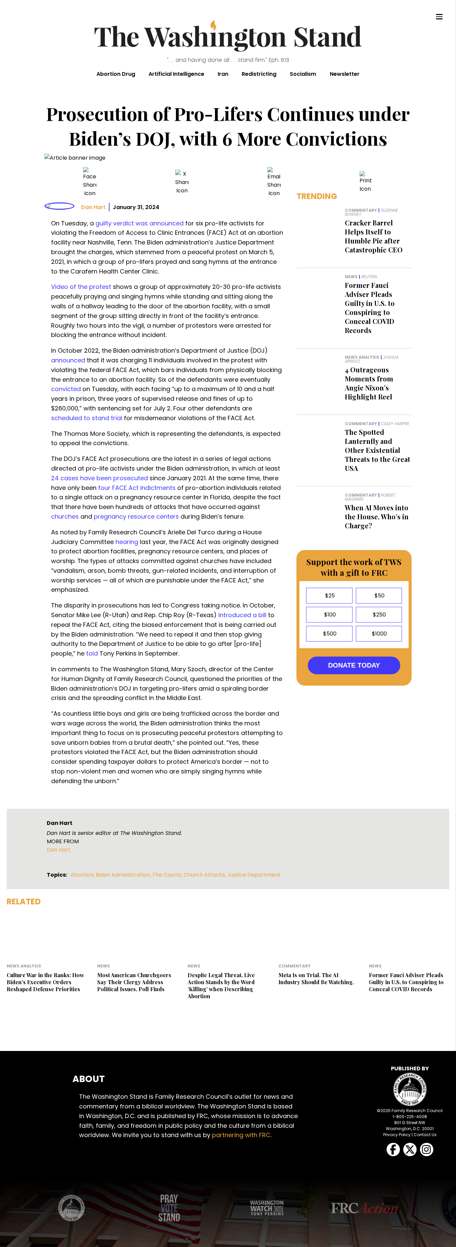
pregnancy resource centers (136, 516)
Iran (223, 74)
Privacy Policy (397, 1134)
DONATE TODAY (354, 665)
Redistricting (259, 74)
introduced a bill (242, 615)
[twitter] (182, 182)
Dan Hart (93, 207)
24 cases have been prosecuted (99, 478)
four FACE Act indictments (137, 488)
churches (65, 516)
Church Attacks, (205, 875)
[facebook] (89, 182)
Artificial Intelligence (176, 74)
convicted (66, 389)
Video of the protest (81, 287)
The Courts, (168, 875)
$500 (329, 634)
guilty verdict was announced (139, 223)
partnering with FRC (241, 1135)
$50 (379, 595)
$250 (379, 614)
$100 (329, 614)
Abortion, (83, 875)
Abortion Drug (115, 74)
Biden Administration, (124, 875)
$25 (329, 595)
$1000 (379, 634)
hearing (127, 542)
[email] (274, 182)
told (92, 653)
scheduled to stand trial (86, 418)
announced (68, 360)
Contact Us (425, 1134)
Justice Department (254, 875)
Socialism (303, 74)
